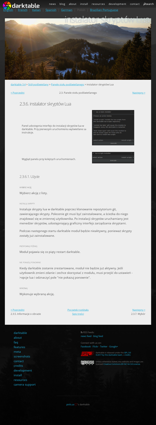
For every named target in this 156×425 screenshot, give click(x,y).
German (66, 10)
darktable (20, 333)
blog (62, 4)
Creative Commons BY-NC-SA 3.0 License (121, 364)
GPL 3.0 (127, 352)
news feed (86, 336)
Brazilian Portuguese (104, 10)
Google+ (113, 346)
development (117, 4)
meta (17, 352)
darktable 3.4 (18, 84)
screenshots (22, 356)
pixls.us (70, 404)
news (52, 4)
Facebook (86, 346)
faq (16, 342)
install (84, 4)
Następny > (138, 92)
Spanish (51, 10)
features (19, 347)
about (72, 4)
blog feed (98, 336)
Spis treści (78, 314)
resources (98, 4)
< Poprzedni (17, 92)
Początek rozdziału (78, 310)
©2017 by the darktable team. (109, 354)
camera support (25, 384)
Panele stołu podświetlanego (67, 84)
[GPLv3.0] (88, 353)
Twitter (103, 346)
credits (18, 366)
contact (135, 4)
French (22, 10)
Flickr (95, 346)
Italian (36, 10)
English (8, 10)
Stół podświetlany (38, 84)
